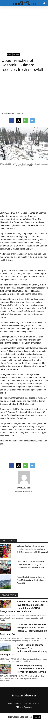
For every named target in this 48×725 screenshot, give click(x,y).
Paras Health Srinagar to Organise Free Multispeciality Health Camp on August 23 (32, 580)
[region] (24, 28)
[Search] (43, 3)
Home (10, 703)
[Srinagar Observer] (24, 2)
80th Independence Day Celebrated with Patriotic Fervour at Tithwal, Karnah (31, 668)
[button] (3, 3)
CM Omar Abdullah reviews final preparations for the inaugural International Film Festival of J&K (30, 564)
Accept (37, 717)
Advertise (36, 703)
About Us (18, 703)
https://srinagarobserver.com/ (24, 491)
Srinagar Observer (23, 695)
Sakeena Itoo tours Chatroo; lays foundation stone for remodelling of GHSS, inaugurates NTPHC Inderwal (32, 549)
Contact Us (27, 703)
